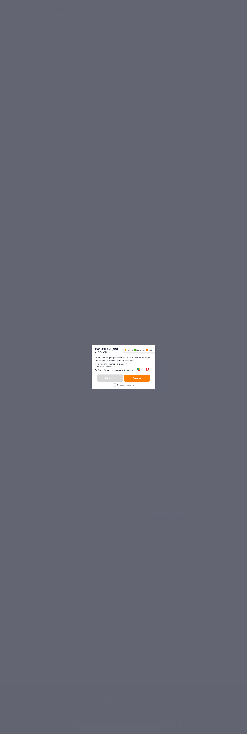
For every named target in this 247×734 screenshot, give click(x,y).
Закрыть (110, 378)
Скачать (137, 378)
